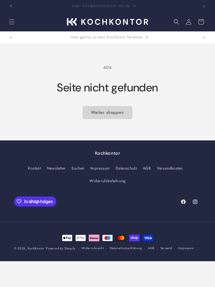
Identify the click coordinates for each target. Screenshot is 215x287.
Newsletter (56, 168)
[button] (12, 22)
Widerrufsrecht (92, 248)
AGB (147, 168)
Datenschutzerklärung (126, 248)
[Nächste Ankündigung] (204, 6)
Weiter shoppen (107, 112)
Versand (166, 248)
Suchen (78, 168)
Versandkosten (170, 168)
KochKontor (36, 248)
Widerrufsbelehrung (107, 181)
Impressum (100, 168)
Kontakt (34, 168)
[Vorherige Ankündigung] (11, 6)
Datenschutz (126, 168)
